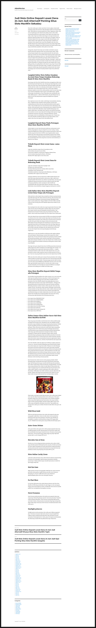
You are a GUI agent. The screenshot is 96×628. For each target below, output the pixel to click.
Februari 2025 (18, 575)
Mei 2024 (17, 585)
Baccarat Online (18, 603)
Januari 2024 (18, 590)
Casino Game (18, 605)
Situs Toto (66, 60)
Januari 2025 (18, 576)
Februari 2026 (18, 561)
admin (16, 31)
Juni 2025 (17, 570)
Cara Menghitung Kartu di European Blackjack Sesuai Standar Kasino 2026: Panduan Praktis (72, 44)
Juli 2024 (17, 583)
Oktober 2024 (18, 579)
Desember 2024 (18, 577)
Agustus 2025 (18, 568)
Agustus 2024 (18, 582)
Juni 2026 (17, 556)
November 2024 (18, 578)
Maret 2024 (18, 588)
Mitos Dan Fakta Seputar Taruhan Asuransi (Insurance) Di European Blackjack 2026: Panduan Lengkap (73, 37)
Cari (65, 18)
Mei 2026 (17, 557)
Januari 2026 (18, 562)
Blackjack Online (77, 8)
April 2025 (17, 572)
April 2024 (17, 586)
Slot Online (17, 610)
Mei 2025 (17, 571)
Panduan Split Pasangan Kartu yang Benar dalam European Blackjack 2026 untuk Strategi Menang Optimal (73, 33)
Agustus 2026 (18, 554)
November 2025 (18, 564)
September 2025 (18, 567)
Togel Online (62, 8)
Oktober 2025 (18, 565)
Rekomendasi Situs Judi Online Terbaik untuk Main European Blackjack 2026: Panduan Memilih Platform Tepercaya (72, 40)
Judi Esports (46, 8)
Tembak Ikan (18, 611)
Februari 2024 (18, 589)
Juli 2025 (17, 569)
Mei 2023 (17, 593)
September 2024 (18, 581)
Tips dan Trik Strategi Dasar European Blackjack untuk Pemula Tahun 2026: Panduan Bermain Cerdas (72, 30)
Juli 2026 (17, 555)
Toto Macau (39, 8)
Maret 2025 (18, 574)
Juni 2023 (17, 592)
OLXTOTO (23, 621)
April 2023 (17, 595)
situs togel (66, 65)
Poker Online (69, 8)
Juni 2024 (17, 584)
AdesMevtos (20, 8)
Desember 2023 (18, 591)
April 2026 (17, 558)
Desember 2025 (18, 563)
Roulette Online (54, 8)
